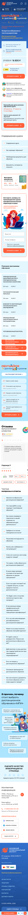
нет (22, 476)
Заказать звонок (10, 830)
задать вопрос (8, 836)
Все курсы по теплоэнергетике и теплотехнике (11, 342)
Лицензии (5, 883)
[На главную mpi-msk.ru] (9, 3)
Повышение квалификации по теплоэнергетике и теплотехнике (11, 353)
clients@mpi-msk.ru (9, 816)
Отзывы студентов (8, 886)
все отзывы (20, 482)
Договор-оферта (7, 896)
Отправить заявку (13, 76)
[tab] (2, 440)
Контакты (5, 893)
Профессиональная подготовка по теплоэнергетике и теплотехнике (12, 347)
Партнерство (6, 889)
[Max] (21, 913)
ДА (17, 476)
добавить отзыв (8, 482)
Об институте (6, 879)
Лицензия (9, 93)
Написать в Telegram (11, 825)
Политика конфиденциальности (12, 872)
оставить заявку (9, 913)
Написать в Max (10, 820)
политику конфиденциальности (15, 246)
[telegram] (18, 913)
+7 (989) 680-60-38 (25, 913)
